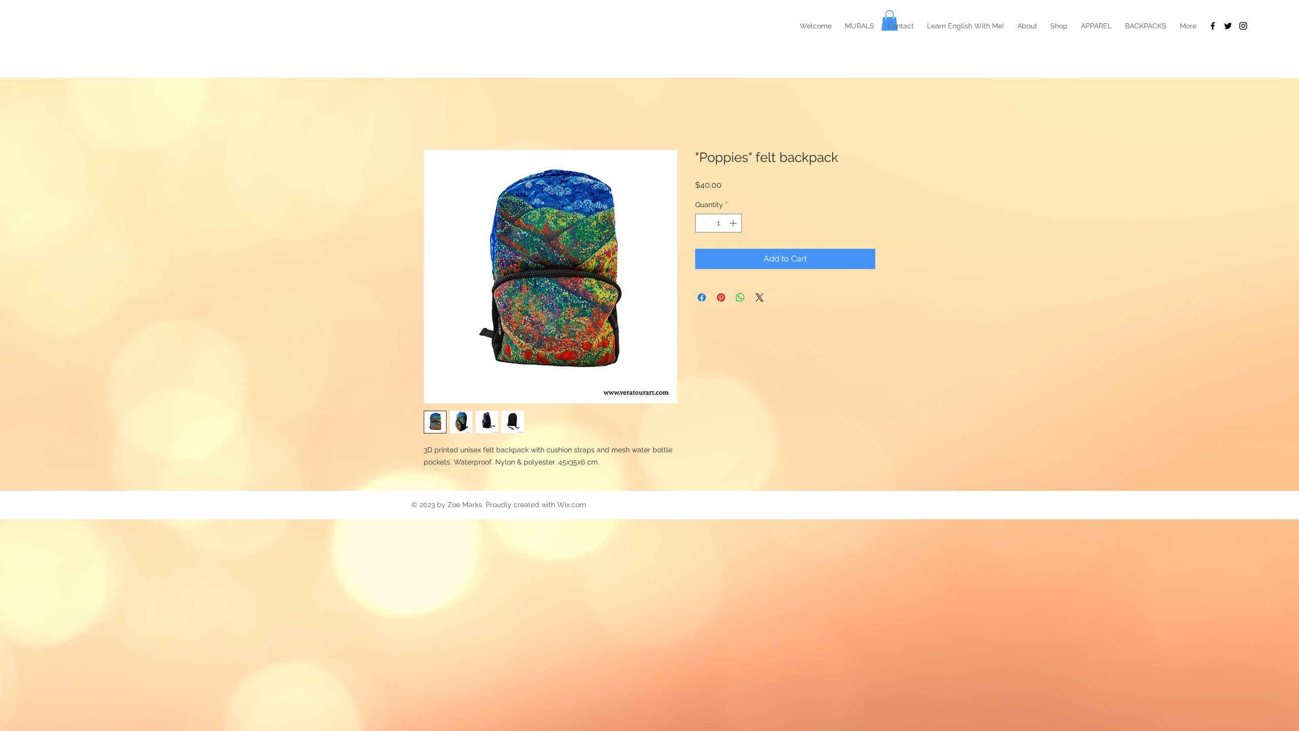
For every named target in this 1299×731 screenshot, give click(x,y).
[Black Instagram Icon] (1243, 26)
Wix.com (571, 505)
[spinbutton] (718, 223)
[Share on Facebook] (702, 297)
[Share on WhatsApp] (740, 297)
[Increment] (734, 223)
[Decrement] (703, 223)
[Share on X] (760, 297)
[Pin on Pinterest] (721, 297)
